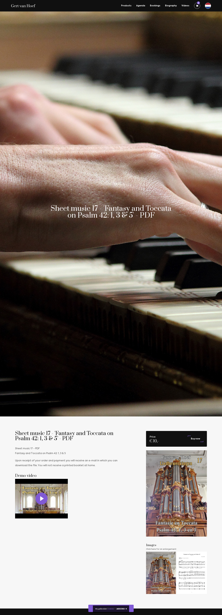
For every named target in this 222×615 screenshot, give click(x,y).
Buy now (195, 439)
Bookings (155, 6)
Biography (171, 6)
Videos (185, 6)
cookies (110, 609)
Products (126, 6)
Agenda (140, 6)
